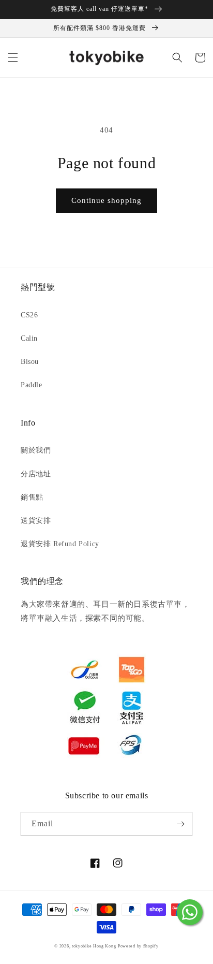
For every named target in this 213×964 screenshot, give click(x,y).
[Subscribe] (180, 824)
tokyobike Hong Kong (94, 946)
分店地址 (36, 474)
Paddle (31, 385)
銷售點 (32, 497)
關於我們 (36, 450)
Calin (29, 338)
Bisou (30, 362)
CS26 (29, 315)
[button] (13, 57)
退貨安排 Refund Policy (60, 544)
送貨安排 (36, 520)
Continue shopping (106, 200)
